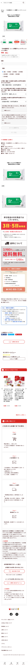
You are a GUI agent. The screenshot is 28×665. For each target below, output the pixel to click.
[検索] (23, 2)
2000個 (5, 74)
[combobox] (14, 2)
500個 (9, 72)
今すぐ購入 (14, 132)
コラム (3, 643)
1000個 (14, 72)
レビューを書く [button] (14, 359)
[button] (1, 42)
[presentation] (2, 388)
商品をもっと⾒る (20, 415)
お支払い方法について (6, 623)
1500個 (20, 72)
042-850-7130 (16, 571)
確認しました (7, 110)
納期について (4, 636)
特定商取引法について (6, 650)
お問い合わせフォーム (16, 583)
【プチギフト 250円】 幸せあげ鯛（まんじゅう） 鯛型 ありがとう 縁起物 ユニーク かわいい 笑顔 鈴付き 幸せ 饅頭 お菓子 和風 (19, 394)
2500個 (11, 74)
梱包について (4, 633)
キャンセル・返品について (7, 619)
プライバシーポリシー (6, 647)
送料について (4, 629)
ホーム (2, 10)
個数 (2, 61)
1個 (4, 72)
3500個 (5, 76)
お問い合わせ (15, 342)
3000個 (17, 74)
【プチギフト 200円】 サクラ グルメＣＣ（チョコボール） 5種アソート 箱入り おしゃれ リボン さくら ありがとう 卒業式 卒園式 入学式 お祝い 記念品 (8, 395)
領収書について (5, 626)
